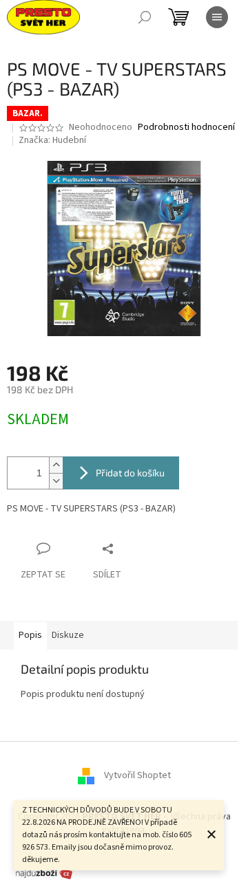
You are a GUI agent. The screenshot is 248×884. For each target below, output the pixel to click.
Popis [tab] (30, 635)
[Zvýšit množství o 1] (56, 465)
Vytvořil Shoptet (137, 775)
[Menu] (217, 17)
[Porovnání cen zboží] (44, 873)
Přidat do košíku (130, 472)
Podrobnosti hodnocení (186, 127)
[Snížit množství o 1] (56, 481)
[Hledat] (144, 17)
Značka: (52, 140)
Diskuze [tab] (68, 635)
